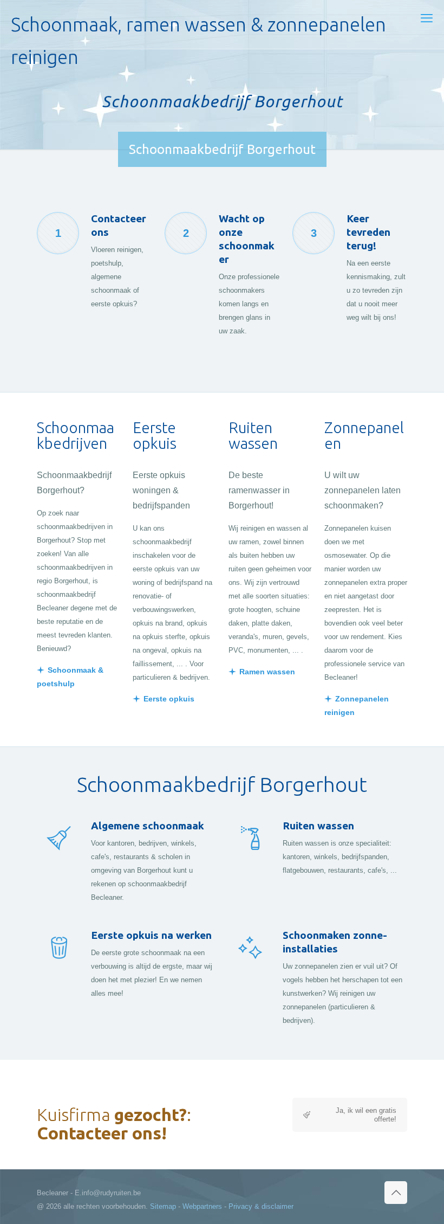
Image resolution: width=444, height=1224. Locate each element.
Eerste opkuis (168, 698)
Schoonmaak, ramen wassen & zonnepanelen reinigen (198, 31)
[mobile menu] (426, 18)
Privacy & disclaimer (260, 1206)
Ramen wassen (267, 671)
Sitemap (163, 1206)
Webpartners (202, 1206)
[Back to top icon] (395, 1192)
